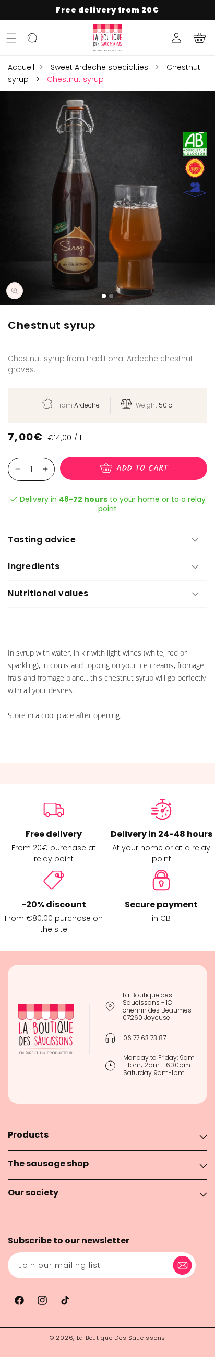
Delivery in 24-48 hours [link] (161, 834)
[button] (11, 38)
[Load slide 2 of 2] (111, 296)
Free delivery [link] (54, 834)
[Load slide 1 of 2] (104, 296)
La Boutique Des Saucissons (121, 1338)
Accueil (21, 67)
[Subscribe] (184, 1265)
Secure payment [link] (161, 904)
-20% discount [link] (53, 904)
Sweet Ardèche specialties (100, 67)
